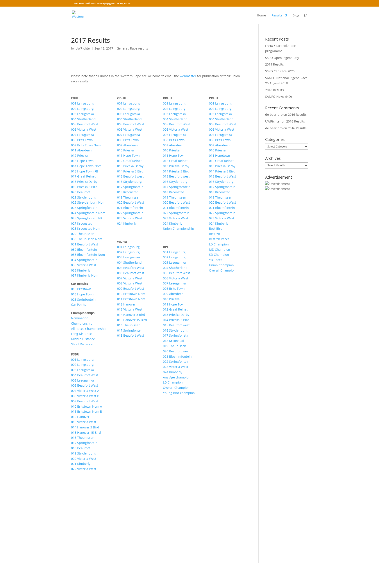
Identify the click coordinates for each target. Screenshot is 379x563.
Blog (296, 15)
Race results (139, 48)
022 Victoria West (83, 469)
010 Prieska (125, 150)
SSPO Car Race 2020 (280, 71)
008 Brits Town (82, 140)
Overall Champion (176, 387)
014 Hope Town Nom (86, 166)
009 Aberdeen (127, 145)
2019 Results (274, 64)
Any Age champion (176, 377)
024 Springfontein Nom (88, 213)
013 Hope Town (82, 161)
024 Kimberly (126, 223)
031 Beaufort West (84, 244)
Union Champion (221, 265)
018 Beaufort (80, 448)
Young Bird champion (179, 393)
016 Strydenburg (129, 181)
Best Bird (215, 228)
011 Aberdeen (81, 150)
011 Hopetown (219, 155)
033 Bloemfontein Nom (88, 254)
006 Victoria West (83, 129)
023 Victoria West (129, 218)
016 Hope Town (82, 294)
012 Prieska (79, 155)
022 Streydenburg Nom (88, 202)
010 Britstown (81, 289)
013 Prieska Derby (130, 166)
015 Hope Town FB (84, 171)
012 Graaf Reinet (129, 161)
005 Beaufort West (84, 124)
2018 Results (274, 90)
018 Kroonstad (127, 192)
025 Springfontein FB (86, 218)
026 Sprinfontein (83, 299)
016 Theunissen (82, 437)
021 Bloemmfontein (177, 356)
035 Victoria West (83, 265)
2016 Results (297, 114)
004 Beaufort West (84, 375)
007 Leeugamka (82, 135)
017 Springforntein (177, 187)
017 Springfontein (84, 443)
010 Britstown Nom (131, 294)
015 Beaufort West (222, 176)
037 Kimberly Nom (84, 275)
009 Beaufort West (84, 401)
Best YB (214, 234)
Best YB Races (219, 239)
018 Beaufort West (130, 335)
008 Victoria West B (85, 396)
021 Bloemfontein (130, 208)
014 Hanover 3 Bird (85, 427)
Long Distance (81, 334)
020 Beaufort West (130, 202)
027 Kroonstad (81, 223)
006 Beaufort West (84, 385)
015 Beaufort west (130, 176)
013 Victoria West (83, 422)
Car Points (78, 304)
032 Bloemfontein (84, 249)
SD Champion (219, 254)
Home (261, 15)
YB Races (215, 260)
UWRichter (83, 48)
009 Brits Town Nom (86, 145)
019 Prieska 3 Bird (84, 187)
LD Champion (173, 382)
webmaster (188, 76)
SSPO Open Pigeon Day (282, 58)
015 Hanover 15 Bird (86, 432)
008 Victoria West (129, 283)
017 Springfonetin (176, 335)
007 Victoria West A (85, 391)
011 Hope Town (128, 155)
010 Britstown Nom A (86, 406)
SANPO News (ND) (278, 96)
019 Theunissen (128, 197)
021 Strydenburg (83, 197)
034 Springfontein (84, 260)
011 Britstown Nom (131, 299)
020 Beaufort (80, 192)
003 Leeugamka (82, 114)
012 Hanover (80, 417)
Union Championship (178, 228)
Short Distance (82, 344)
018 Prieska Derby (84, 181)
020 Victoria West (83, 458)
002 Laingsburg (82, 109)
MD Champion (219, 249)
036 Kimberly (80, 270)
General (122, 48)
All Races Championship (89, 329)
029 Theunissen (82, 234)
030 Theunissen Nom (86, 239)
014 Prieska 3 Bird (130, 171)
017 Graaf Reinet (83, 176)
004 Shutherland (83, 119)
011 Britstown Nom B (86, 411)
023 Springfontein (84, 208)
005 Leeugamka (82, 380)
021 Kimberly (80, 464)
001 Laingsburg (82, 103)
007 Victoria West (129, 278)
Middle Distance (83, 339)
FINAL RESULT (158, 507)
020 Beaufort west (176, 351)
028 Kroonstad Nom (85, 228)
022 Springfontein (130, 213)
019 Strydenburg (83, 453)
